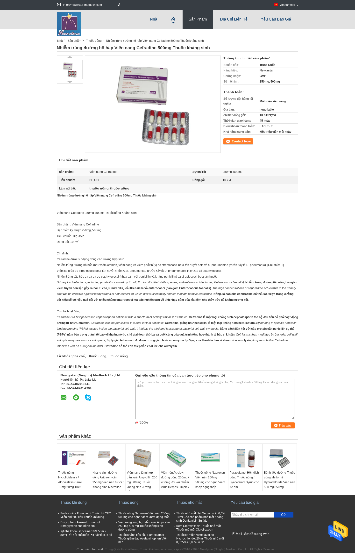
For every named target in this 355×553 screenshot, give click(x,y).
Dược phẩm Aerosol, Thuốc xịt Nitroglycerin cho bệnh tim (80, 524)
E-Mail (237, 534)
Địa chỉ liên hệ (234, 19)
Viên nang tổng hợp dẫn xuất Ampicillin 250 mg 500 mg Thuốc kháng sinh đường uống (142, 482)
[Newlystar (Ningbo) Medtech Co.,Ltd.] (69, 24)
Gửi (283, 515)
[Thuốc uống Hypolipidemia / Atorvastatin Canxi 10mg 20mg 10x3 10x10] (74, 458)
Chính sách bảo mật (90, 549)
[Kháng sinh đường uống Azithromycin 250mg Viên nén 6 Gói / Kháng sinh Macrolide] (108, 458)
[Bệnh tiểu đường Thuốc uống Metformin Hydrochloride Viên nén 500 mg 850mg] (280, 458)
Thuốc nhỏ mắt (189, 502)
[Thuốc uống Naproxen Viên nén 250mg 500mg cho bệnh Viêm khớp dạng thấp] (211, 458)
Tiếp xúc (228, 141)
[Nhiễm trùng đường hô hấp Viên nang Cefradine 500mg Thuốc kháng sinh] (70, 69)
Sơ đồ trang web (257, 534)
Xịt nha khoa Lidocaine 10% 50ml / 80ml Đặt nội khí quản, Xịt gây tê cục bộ (86, 533)
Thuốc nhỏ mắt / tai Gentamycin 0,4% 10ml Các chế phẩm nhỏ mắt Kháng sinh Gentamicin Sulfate (200, 517)
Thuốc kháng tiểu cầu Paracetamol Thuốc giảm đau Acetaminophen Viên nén (143, 538)
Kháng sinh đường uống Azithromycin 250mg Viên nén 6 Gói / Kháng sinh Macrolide (107, 480)
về (172, 19)
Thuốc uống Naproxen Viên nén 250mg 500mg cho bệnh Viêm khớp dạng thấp (210, 480)
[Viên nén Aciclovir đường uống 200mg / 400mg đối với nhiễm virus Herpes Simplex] (177, 458)
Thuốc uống (94, 40)
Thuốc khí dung (73, 502)
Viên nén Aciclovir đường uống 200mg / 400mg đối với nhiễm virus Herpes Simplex (175, 480)
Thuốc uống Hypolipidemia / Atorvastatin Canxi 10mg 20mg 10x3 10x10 (70, 482)
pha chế (78, 356)
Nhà (153, 19)
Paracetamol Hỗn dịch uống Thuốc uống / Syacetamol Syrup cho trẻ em (244, 480)
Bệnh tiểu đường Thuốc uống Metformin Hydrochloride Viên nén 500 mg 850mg (279, 480)
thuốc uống (97, 356)
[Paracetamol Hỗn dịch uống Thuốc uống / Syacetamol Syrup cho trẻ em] (245, 458)
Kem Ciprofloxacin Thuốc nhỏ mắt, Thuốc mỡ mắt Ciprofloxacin (198, 527)
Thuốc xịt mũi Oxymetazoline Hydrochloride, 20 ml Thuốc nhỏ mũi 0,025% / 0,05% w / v (200, 538)
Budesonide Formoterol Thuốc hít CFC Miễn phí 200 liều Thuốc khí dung (85, 515)
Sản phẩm (198, 19)
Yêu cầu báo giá (276, 19)
